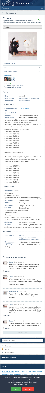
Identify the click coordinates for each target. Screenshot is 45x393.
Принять (16, 389)
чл (27, 371)
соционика (8, 371)
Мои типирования (22, 71)
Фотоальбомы (22, 64)
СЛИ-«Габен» (24, 108)
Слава (11, 262)
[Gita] (6, 79)
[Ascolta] (13, 79)
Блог (22, 67)
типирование (37, 371)
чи (30, 371)
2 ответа (7, 271)
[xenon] (10, 79)
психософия (20, 371)
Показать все (22, 332)
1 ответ (7, 315)
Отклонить (28, 389)
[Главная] (2, 13)
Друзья (7, 75)
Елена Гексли (13, 291)
